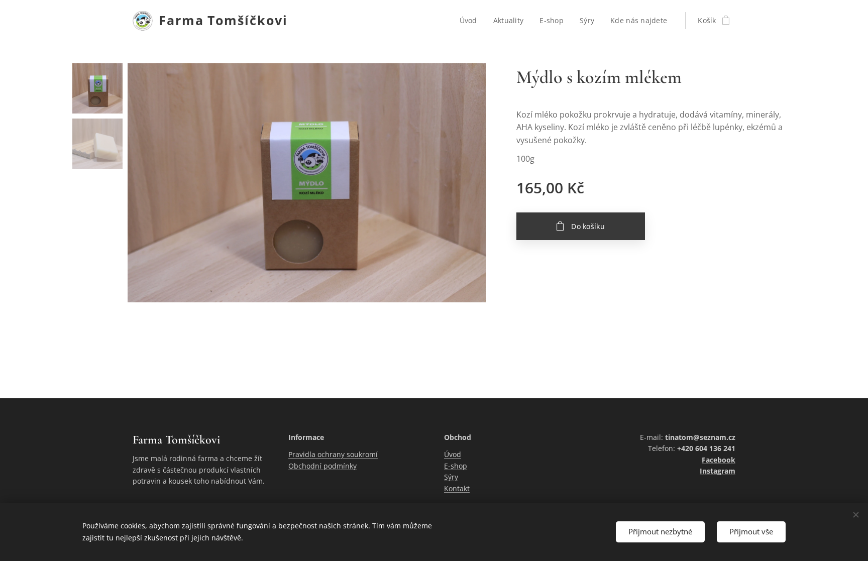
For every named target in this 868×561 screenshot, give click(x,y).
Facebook (718, 460)
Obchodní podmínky (322, 466)
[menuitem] (471, 20)
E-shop (455, 466)
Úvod (452, 454)
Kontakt (457, 488)
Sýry (451, 477)
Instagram (717, 471)
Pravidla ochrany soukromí (333, 454)
